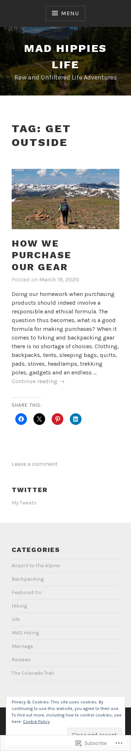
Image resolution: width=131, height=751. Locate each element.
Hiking (19, 606)
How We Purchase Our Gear (42, 255)
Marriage (22, 646)
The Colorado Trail (33, 673)
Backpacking (28, 579)
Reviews (21, 660)
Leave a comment (34, 463)
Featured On (26, 592)
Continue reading (38, 381)
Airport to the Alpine (36, 566)
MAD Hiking (25, 633)
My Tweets (24, 503)
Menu (70, 13)
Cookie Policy (36, 721)
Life (16, 619)
